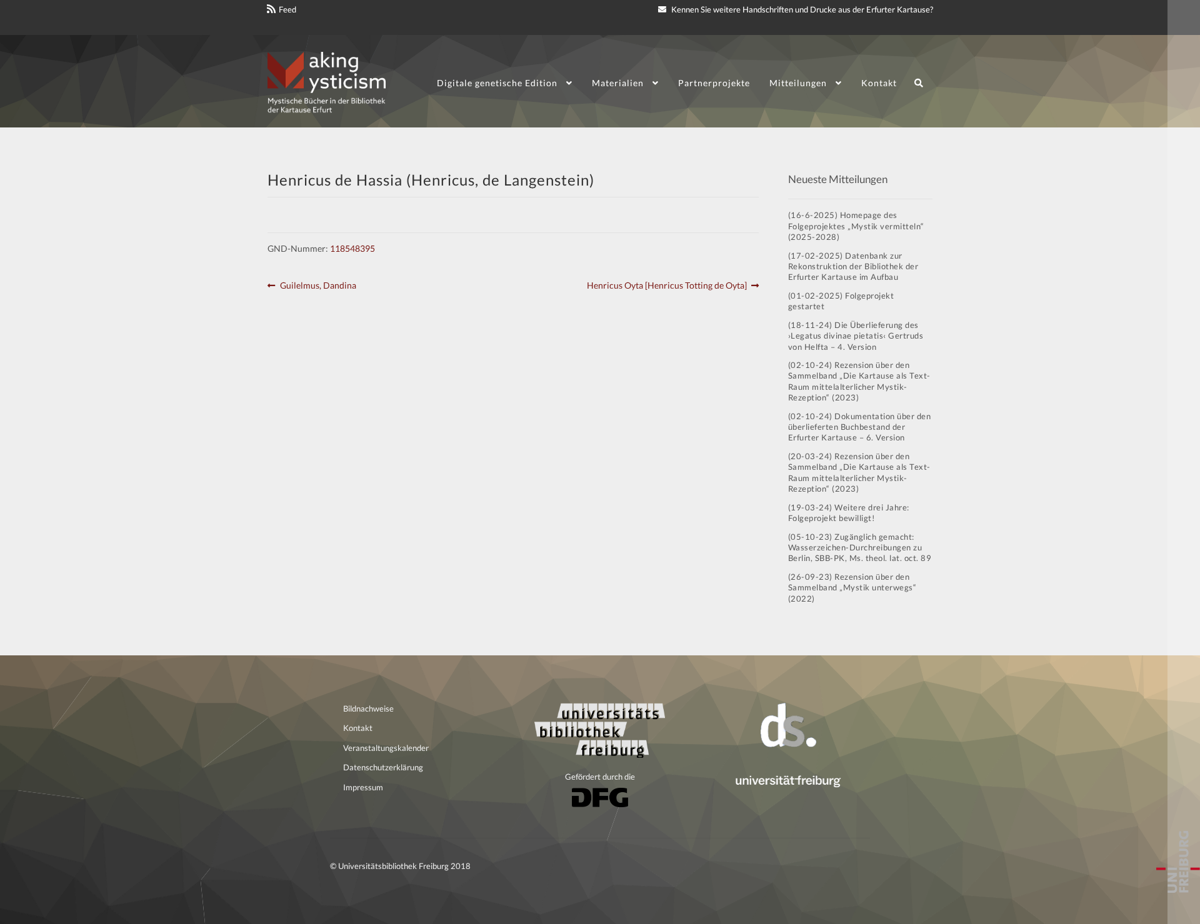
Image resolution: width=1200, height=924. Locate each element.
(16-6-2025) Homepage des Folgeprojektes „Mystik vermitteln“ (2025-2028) (856, 226)
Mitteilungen (798, 82)
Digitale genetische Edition (497, 82)
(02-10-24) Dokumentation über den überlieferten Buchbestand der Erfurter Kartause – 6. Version (859, 427)
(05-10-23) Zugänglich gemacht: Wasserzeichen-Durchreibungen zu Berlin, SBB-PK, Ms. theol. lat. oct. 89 (860, 548)
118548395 (352, 248)
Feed (287, 9)
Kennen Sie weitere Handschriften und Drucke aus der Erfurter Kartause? (801, 9)
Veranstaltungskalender (386, 748)
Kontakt (879, 82)
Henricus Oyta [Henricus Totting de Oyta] (667, 286)
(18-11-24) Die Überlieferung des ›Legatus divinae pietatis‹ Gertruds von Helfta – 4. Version (856, 336)
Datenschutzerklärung (383, 767)
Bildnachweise (368, 708)
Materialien (618, 82)
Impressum (363, 787)
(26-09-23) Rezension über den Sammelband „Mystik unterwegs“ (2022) (852, 588)
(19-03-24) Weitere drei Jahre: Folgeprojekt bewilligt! (848, 512)
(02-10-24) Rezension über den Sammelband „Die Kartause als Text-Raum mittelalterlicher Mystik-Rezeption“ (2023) (859, 381)
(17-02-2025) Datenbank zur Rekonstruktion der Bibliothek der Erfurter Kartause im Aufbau (853, 266)
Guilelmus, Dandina (317, 286)
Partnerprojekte (714, 82)
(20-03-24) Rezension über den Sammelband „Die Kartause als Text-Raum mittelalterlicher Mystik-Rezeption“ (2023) (859, 472)
